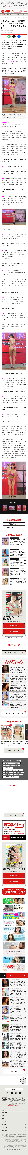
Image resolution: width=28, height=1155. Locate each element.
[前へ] (1, 508)
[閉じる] (26, 4)
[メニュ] (25, 11)
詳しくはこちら (13, 6)
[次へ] (27, 508)
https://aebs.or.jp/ (13, 1105)
